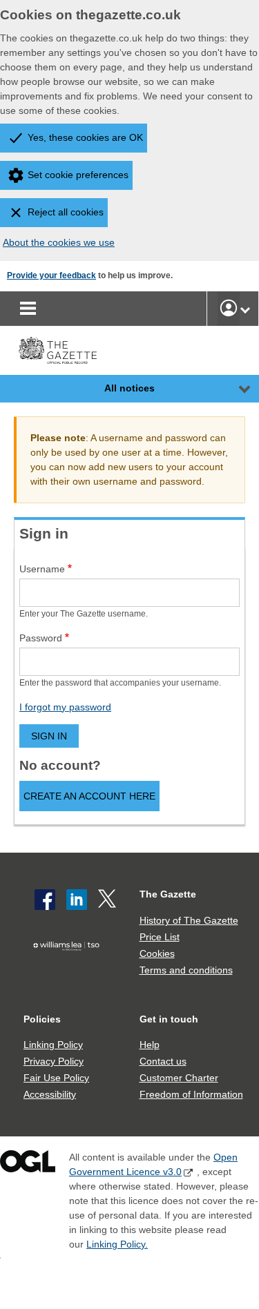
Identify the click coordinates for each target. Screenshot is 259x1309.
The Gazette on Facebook (45, 899)
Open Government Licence (27, 1164)
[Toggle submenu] (245, 308)
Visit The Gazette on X (108, 899)
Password (40, 637)
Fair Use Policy (56, 1077)
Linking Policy (53, 1044)
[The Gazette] (58, 350)
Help (150, 1044)
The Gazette (168, 894)
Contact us (163, 1061)
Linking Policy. (117, 1244)
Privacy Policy (53, 1061)
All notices (129, 388)
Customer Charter (179, 1077)
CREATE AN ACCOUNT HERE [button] (89, 796)
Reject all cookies (66, 211)
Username (42, 568)
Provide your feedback (51, 275)
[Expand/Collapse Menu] (234, 389)
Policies (42, 1019)
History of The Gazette (189, 920)
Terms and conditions (186, 970)
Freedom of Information (191, 1094)
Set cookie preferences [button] (78, 174)
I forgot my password (65, 706)
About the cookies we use (59, 242)
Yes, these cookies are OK (85, 137)
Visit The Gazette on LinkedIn (76, 899)
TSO (70, 967)
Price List (160, 936)
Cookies (157, 953)
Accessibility (49, 1094)
